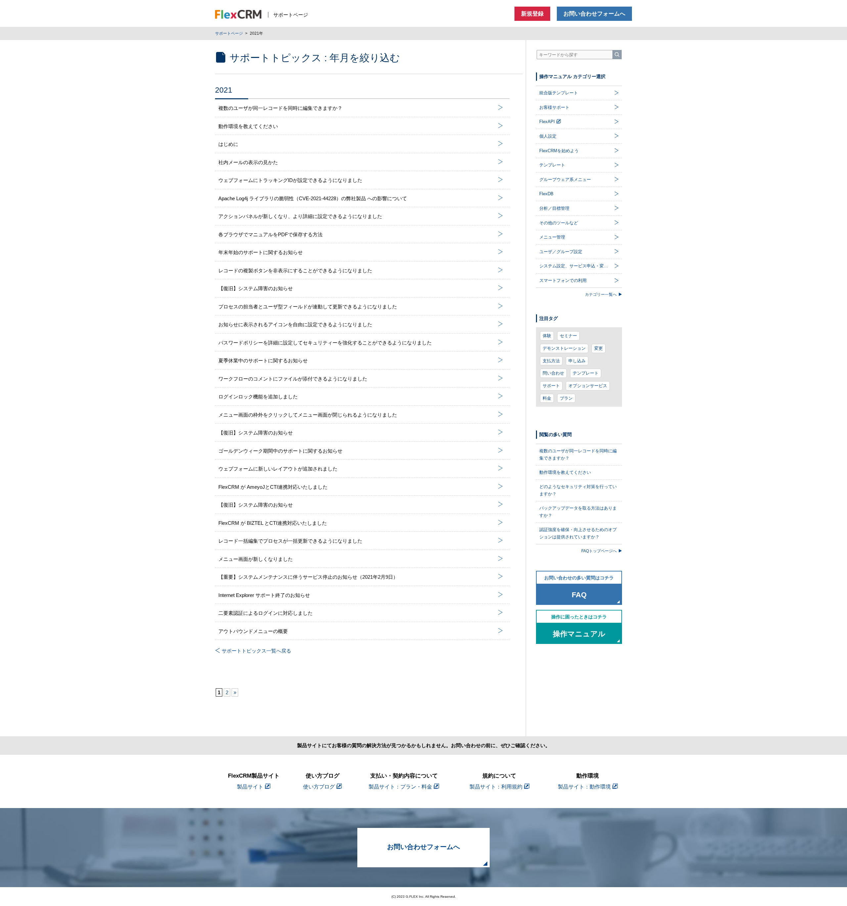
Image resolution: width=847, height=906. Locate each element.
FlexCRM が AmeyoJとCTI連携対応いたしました (273, 487)
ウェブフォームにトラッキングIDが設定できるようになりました (290, 180)
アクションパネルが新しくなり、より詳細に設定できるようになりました (300, 216)
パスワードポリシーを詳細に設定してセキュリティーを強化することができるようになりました (325, 342)
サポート (551, 385)
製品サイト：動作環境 (584, 787)
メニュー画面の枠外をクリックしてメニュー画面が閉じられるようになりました (307, 415)
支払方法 (551, 360)
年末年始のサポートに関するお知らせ (260, 252)
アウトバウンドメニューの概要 (253, 631)
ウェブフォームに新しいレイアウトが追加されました (277, 469)
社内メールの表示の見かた (248, 162)
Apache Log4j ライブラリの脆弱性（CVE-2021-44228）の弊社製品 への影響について (312, 198)
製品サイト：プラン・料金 (400, 787)
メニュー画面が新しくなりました (255, 559)
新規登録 (532, 14)
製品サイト (250, 787)
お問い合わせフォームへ (594, 14)
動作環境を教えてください (248, 126)
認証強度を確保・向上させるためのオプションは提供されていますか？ (578, 533)
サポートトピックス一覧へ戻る (256, 651)
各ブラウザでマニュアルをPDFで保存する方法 (270, 234)
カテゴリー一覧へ (601, 294)
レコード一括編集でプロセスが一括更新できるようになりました (290, 541)
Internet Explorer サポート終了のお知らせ (264, 595)
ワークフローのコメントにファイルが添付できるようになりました (292, 379)
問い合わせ (553, 373)
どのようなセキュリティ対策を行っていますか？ (578, 490)
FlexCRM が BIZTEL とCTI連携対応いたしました (272, 523)
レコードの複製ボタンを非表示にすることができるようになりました (295, 270)
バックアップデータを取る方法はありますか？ (578, 512)
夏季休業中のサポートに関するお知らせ (263, 360)
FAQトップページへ (599, 551)
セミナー (568, 335)
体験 (547, 335)
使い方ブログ (319, 787)
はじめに (228, 144)
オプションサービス (587, 385)
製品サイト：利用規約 (495, 787)
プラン (566, 398)
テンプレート (586, 373)
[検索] (617, 54)
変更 (598, 348)
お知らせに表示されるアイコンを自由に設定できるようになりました (295, 324)
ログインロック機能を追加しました (258, 396)
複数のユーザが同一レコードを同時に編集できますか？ (280, 108)
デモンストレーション (564, 348)
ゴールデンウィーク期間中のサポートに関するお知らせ (280, 451)
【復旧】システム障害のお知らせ (255, 288)
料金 (547, 398)
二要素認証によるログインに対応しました (265, 613)
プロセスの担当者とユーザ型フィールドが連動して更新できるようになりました (307, 306)
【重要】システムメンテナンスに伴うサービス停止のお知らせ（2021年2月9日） (308, 577)
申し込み (577, 360)
